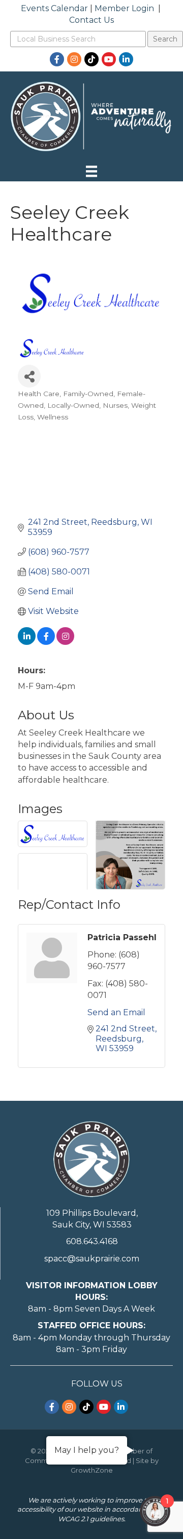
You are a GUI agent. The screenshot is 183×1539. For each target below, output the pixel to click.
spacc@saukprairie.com (91, 1258)
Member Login (124, 8)
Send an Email (116, 1012)
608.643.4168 (92, 1241)
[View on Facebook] (46, 642)
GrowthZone (92, 1470)
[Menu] (91, 171)
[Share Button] (29, 376)
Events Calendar (54, 8)
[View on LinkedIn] (27, 642)
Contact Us (91, 20)
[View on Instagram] (65, 642)
